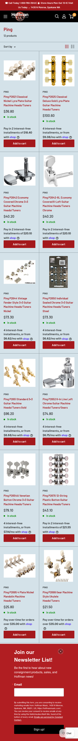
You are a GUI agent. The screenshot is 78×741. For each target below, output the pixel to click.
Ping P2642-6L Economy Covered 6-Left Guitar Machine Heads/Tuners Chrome (57, 204)
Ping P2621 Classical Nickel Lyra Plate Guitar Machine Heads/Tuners (18, 101)
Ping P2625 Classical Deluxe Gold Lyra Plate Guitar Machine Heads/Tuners (56, 103)
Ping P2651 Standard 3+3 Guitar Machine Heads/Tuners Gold (18, 403)
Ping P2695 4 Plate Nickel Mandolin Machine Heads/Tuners (19, 596)
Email (18, 684)
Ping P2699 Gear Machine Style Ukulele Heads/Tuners (58, 596)
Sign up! (39, 729)
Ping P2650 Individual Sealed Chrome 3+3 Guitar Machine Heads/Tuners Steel (58, 305)
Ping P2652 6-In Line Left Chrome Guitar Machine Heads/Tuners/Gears (58, 403)
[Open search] (57, 16)
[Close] (60, 651)
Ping (6, 91)
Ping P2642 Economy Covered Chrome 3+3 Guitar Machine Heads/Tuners (16, 204)
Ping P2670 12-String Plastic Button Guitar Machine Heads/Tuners (56, 500)
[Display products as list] (72, 46)
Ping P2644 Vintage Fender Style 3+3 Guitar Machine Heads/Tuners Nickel (17, 305)
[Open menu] (5, 16)
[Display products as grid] (66, 46)
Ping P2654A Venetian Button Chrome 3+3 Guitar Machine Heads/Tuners (19, 500)
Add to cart (19, 143)
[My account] (64, 16)
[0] (71, 16)
